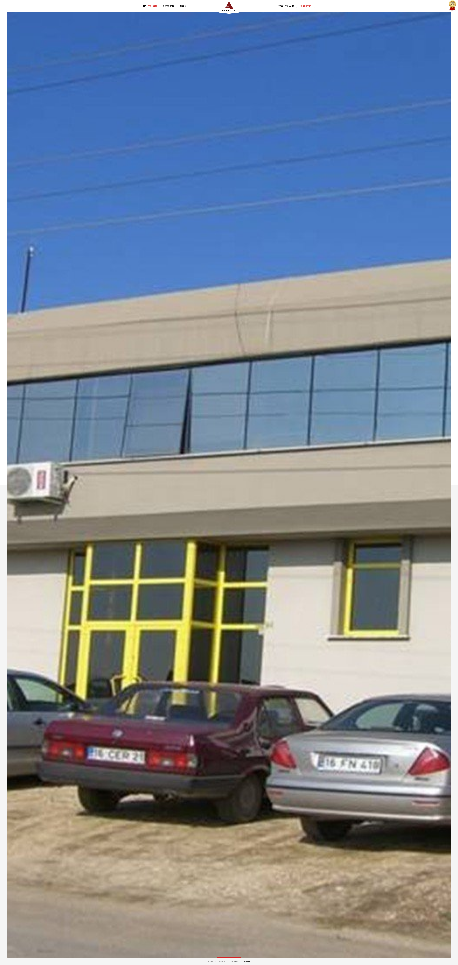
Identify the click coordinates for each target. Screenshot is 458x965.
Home (210, 961)
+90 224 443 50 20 (285, 6)
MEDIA (183, 6)
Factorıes (234, 961)
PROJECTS (152, 6)
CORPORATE (168, 6)
